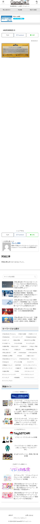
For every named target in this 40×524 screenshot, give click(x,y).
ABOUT (11, 515)
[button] (35, 277)
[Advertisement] (20, 144)
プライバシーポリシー (20, 518)
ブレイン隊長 (16, 243)
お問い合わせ (29, 515)
